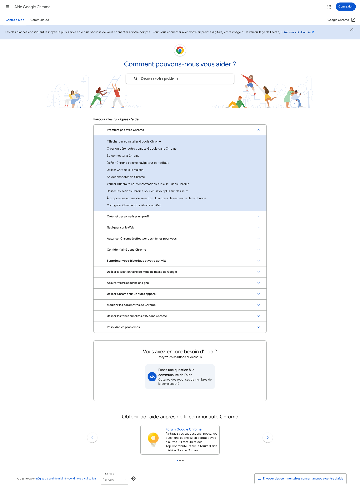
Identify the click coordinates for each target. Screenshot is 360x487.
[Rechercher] (136, 79)
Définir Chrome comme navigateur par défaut (138, 163)
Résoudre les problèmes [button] (123, 327)
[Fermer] (351, 30)
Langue (109, 473)
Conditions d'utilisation (82, 478)
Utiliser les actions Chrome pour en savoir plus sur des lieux (147, 191)
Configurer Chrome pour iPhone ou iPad (134, 205)
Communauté (39, 20)
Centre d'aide (15, 20)
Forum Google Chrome (183, 429)
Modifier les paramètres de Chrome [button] (131, 305)
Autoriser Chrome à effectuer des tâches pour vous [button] (142, 238)
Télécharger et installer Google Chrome (134, 141)
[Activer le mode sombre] (133, 479)
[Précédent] (92, 438)
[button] (7, 7)
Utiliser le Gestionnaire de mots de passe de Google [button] (142, 272)
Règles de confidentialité (51, 478)
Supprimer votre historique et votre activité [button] (136, 260)
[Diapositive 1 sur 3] (177, 460)
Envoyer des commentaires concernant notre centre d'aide (302, 478)
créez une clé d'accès (296, 32)
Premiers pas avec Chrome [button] (125, 130)
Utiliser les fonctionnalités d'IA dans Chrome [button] (137, 316)
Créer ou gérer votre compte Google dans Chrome (141, 148)
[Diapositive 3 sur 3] (183, 460)
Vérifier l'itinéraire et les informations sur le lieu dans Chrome (148, 184)
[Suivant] (268, 438)
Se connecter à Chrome (123, 156)
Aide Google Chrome (32, 7)
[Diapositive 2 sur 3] (180, 460)
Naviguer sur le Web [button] (120, 227)
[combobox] (180, 79)
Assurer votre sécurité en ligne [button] (128, 283)
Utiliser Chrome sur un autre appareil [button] (132, 294)
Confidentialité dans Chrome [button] (126, 249)
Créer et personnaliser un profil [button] (128, 216)
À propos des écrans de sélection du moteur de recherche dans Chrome (156, 198)
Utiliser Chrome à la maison (125, 170)
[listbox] (114, 479)
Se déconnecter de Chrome (126, 177)
